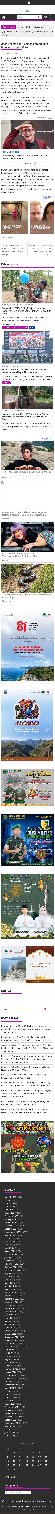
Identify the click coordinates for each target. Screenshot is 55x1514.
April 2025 (9, 1248)
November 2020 (12, 1416)
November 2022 (12, 1340)
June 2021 (9, 1394)
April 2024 (9, 1286)
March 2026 (10, 1212)
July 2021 (9, 1391)
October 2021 (11, 1381)
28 (46, 1465)
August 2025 (10, 1235)
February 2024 (11, 1292)
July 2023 (9, 1314)
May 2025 (9, 1244)
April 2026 (9, 1209)
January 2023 (11, 1333)
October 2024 (11, 1267)
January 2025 (11, 1257)
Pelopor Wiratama (26, 305)
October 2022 (11, 1343)
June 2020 (9, 1432)
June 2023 (9, 1318)
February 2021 (11, 1407)
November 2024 (12, 1263)
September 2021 (12, 1384)
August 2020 (10, 1426)
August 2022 (10, 1349)
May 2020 (9, 1435)
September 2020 (12, 1423)
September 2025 (12, 1232)
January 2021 (11, 1410)
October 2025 (11, 1228)
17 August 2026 (10, 305)
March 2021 (10, 1403)
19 (33, 1460)
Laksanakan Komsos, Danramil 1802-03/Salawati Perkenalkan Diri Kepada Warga (13, 250)
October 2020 (11, 1419)
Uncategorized (9, 237)
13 (39, 1456)
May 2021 (9, 1397)
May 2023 (9, 1321)
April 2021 (9, 1400)
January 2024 (11, 1295)
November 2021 (12, 1378)
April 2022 (9, 1362)
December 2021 (12, 1375)
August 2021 (10, 1388)
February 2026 (11, 1216)
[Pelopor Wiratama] (3, 16)
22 (8, 1465)
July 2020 (9, 1429)
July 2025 (9, 1238)
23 (14, 1465)
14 (46, 1456)
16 (14, 1460)
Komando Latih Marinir (11, 327)
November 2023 (12, 1302)
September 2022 (12, 1346)
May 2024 (9, 1283)
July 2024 (9, 1276)
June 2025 (9, 1241)
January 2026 (11, 1219)
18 (27, 1460)
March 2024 (10, 1289)
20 (39, 1460)
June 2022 (9, 1356)
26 (33, 1465)
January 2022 (11, 1372)
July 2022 (9, 1353)
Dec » (13, 1476)
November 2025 (12, 1225)
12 (33, 1456)
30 (14, 1469)
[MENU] (52, 17)
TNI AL (31, 327)
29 (8, 1469)
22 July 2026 (8, 410)
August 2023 (10, 1311)
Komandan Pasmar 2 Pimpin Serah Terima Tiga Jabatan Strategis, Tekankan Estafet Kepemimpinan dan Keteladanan (26, 1058)
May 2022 (9, 1359)
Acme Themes (27, 1509)
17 (20, 1460)
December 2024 (12, 1260)
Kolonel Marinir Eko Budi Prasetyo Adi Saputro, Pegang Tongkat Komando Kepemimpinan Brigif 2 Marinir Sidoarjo (26, 1093)
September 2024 (12, 1270)
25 (27, 1465)
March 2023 (10, 1327)
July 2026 (9, 1200)
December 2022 (12, 1337)
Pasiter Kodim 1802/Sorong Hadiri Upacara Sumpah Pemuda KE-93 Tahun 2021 (41, 250)
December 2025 (12, 1222)
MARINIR (24, 327)
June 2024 (9, 1279)
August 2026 (10, 1197)
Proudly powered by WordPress (17, 1506)
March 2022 (10, 1365)
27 (39, 1465)
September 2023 (12, 1308)
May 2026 (9, 1206)
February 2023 (11, 1330)
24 (20, 1465)
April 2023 (9, 1324)
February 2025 (11, 1254)
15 (8, 1460)
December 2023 (12, 1298)
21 (46, 1460)
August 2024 (10, 1273)
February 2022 (11, 1368)
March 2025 (10, 1251)
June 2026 (9, 1203)
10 (20, 1456)
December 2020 (12, 1413)
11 (27, 1456)
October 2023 (11, 1305)
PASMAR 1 (6, 383)
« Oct (7, 1476)
